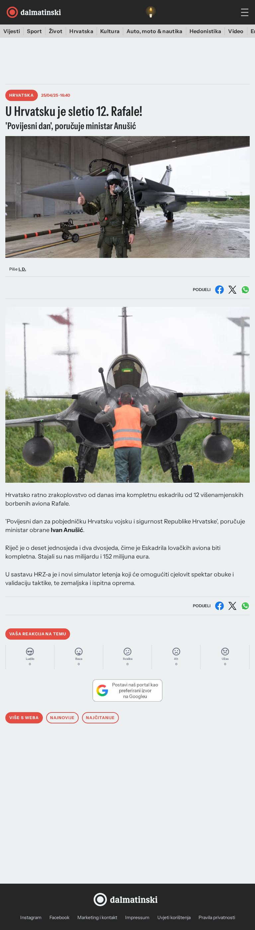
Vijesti (11, 31)
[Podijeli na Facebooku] (219, 289)
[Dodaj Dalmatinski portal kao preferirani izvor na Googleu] (127, 690)
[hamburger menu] (244, 12)
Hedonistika (205, 31)
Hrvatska (81, 31)
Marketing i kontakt (97, 917)
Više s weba (24, 717)
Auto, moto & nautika (154, 31)
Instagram (31, 917)
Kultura (110, 31)
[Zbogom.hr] (150, 12)
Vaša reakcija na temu (37, 633)
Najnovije (62, 717)
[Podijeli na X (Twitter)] (232, 290)
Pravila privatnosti (217, 917)
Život (56, 31)
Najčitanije (100, 717)
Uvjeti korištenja (174, 917)
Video (236, 31)
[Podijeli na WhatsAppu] (245, 289)
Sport (34, 31)
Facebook (59, 917)
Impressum (137, 917)
